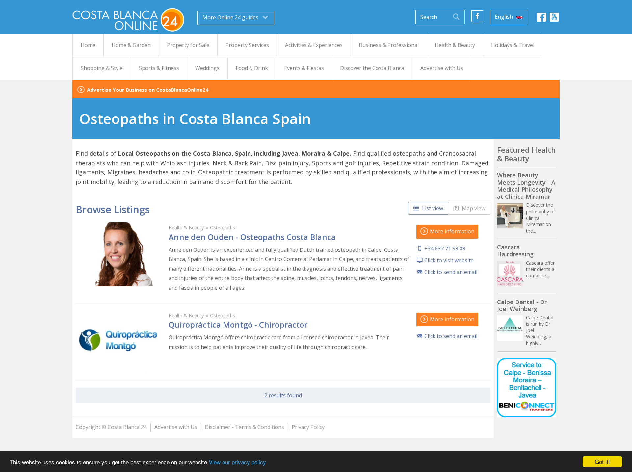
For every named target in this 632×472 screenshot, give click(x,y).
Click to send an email (450, 271)
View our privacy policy (237, 462)
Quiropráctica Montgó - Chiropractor (238, 324)
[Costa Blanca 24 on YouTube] (554, 19)
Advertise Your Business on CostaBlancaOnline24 (147, 89)
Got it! (602, 462)
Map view (473, 208)
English (504, 16)
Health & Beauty (186, 227)
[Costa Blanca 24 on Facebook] (541, 19)
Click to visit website (449, 260)
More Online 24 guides (231, 17)
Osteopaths (222, 227)
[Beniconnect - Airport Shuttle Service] (526, 387)
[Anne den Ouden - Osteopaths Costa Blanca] (118, 254)
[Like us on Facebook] (477, 16)
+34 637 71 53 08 (444, 248)
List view (432, 208)
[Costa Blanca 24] (128, 19)
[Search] (456, 17)
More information (451, 231)
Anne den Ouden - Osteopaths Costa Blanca (252, 236)
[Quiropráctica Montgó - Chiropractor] (118, 342)
